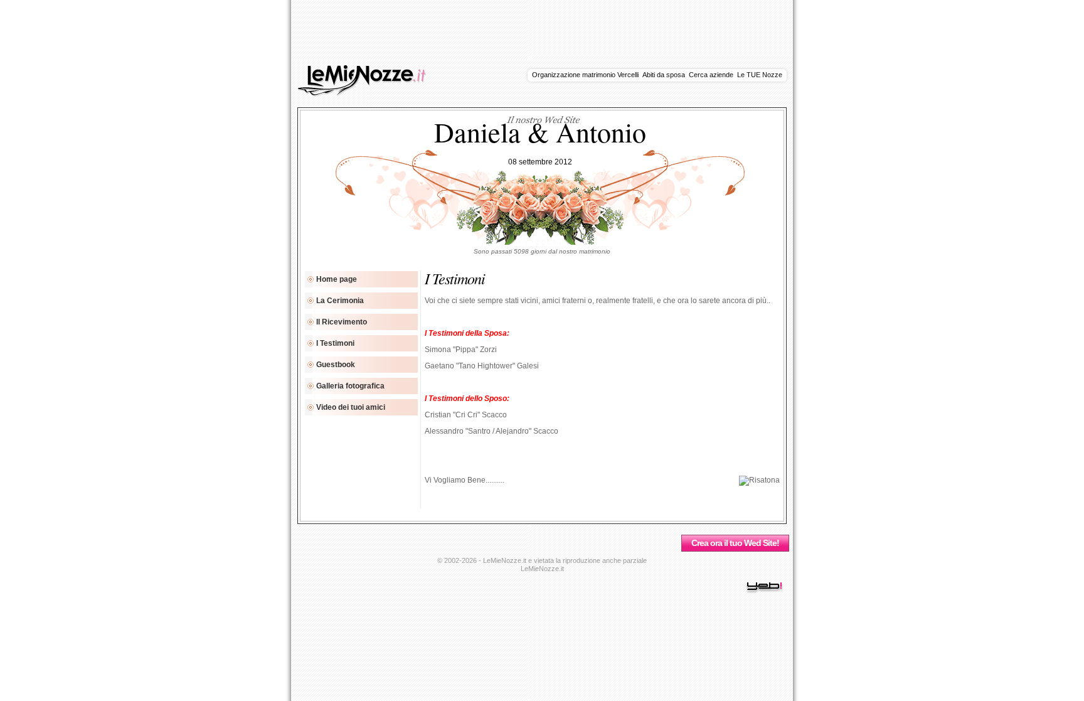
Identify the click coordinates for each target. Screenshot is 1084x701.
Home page (336, 279)
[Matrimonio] (368, 93)
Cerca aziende (711, 74)
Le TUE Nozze (759, 74)
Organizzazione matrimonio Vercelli (585, 74)
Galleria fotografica (350, 386)
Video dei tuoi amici (350, 407)
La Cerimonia (340, 300)
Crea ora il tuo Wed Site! (735, 543)
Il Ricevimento (341, 322)
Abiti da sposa (663, 74)
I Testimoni (335, 343)
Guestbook (335, 364)
